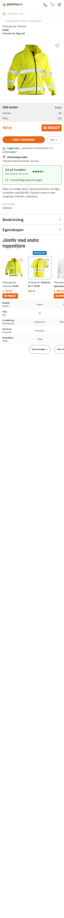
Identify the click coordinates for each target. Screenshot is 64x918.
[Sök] (4, 13)
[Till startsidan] (12, 4)
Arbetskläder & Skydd (16, 21)
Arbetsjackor (35, 21)
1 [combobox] (52, 139)
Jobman (7, 207)
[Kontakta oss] (45, 5)
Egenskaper (13, 229)
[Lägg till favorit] (57, 45)
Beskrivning (12, 219)
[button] (32, 112)
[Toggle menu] (59, 4)
